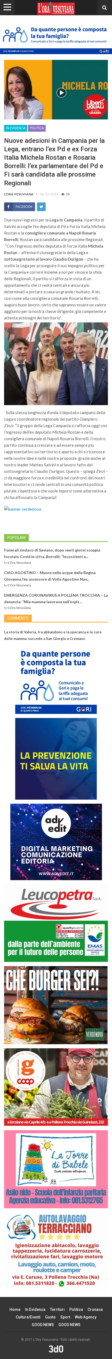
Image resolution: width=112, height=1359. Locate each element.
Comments (18, 618)
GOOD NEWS (43, 1325)
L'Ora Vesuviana (19, 562)
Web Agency (86, 1317)
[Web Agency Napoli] (56, 1349)
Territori (57, 1309)
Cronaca (95, 1309)
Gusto (50, 1317)
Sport (65, 1317)
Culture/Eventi (28, 1317)
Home (15, 1309)
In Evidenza (15, 128)
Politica (37, 128)
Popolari (16, 537)
